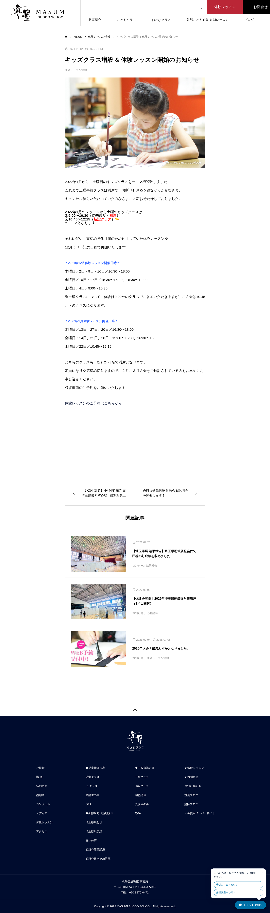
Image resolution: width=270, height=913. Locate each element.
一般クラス (142, 777)
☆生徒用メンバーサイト (199, 813)
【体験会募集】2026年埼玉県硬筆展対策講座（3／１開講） (164, 601)
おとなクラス (161, 19)
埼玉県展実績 (94, 831)
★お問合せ (191, 777)
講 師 (39, 777)
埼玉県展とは (94, 822)
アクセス (41, 831)
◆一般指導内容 (144, 767)
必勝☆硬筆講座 (95, 849)
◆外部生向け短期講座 (99, 813)
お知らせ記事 (192, 786)
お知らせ (137, 613)
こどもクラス (126, 19)
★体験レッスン (194, 767)
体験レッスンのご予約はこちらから (93, 403)
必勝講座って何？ (225, 892)
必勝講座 (152, 613)
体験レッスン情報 (76, 70)
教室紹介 (95, 19)
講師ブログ (191, 804)
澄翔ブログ (191, 795)
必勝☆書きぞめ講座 (98, 858)
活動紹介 (41, 786)
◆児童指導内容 (95, 767)
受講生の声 (92, 795)
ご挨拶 (40, 767)
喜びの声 (91, 840)
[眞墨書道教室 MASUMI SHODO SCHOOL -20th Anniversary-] (40, 13)
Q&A (88, 804)
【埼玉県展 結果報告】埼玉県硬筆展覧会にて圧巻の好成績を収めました (164, 553)
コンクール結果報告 (144, 565)
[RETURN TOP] (135, 709)
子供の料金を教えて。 (228, 884)
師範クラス (142, 786)
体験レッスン (225, 7)
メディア (41, 813)
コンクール (43, 804)
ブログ (249, 19)
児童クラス (92, 777)
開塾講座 (140, 795)
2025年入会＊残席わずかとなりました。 (161, 648)
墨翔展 (40, 795)
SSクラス (91, 786)
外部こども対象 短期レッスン (207, 19)
